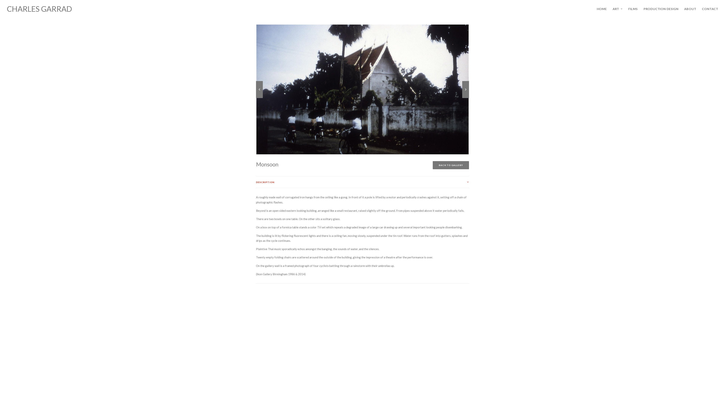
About (690, 9)
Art (616, 9)
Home (602, 9)
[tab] (362, 182)
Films (633, 9)
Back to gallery (451, 165)
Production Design (661, 9)
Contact (710, 9)
